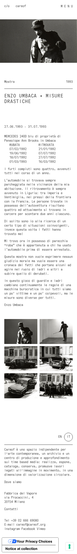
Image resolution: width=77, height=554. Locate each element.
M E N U (67, 6)
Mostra (9, 81)
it (68, 436)
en (60, 436)
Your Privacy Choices (34, 541)
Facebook (28, 529)
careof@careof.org (30, 524)
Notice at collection (21, 548)
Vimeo (41, 529)
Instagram (12, 529)
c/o (6, 6)
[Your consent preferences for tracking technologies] (69, 546)
